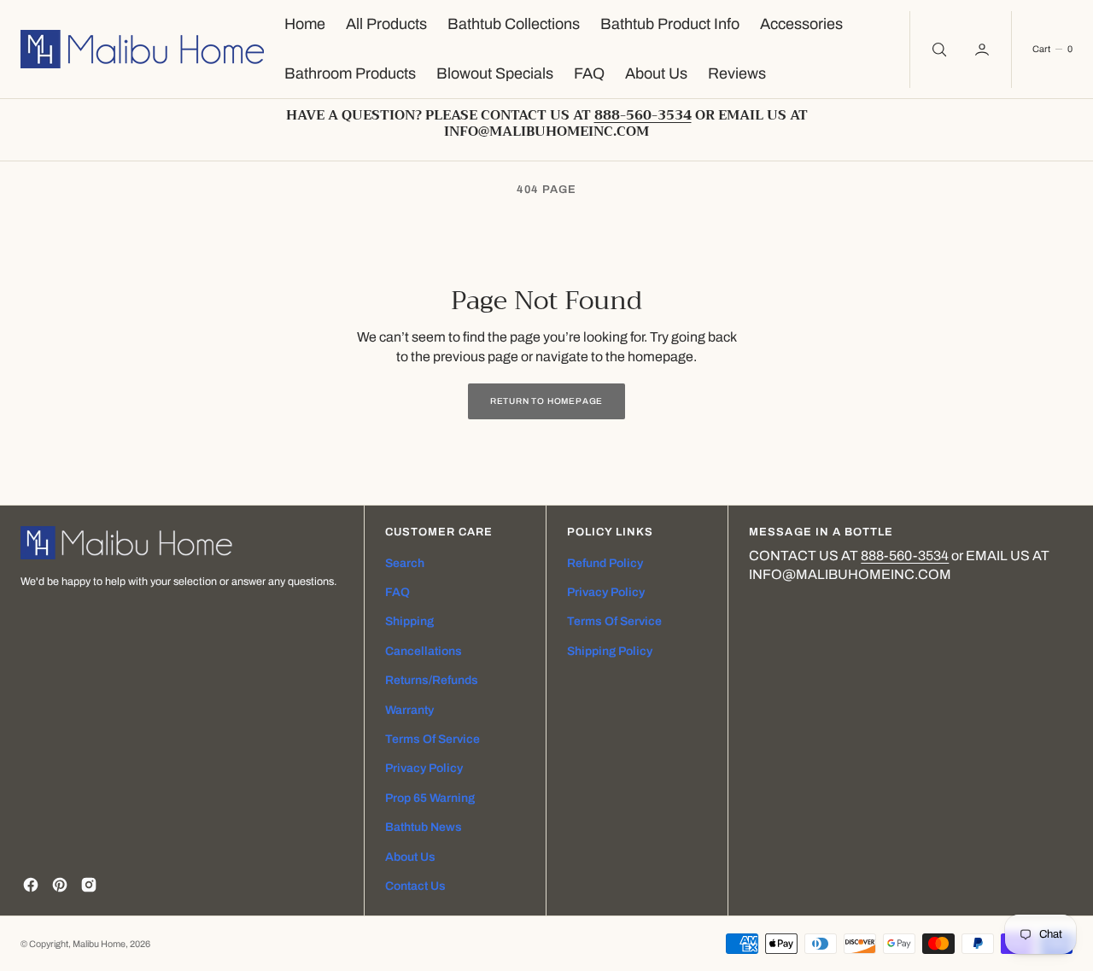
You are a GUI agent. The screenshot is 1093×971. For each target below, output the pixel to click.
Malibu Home (99, 944)
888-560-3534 (905, 555)
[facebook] (30, 884)
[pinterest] (60, 884)
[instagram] (89, 884)
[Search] (937, 49)
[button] (983, 49)
